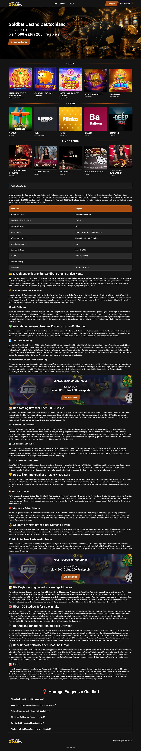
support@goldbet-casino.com (55, 650)
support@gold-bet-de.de (122, 741)
